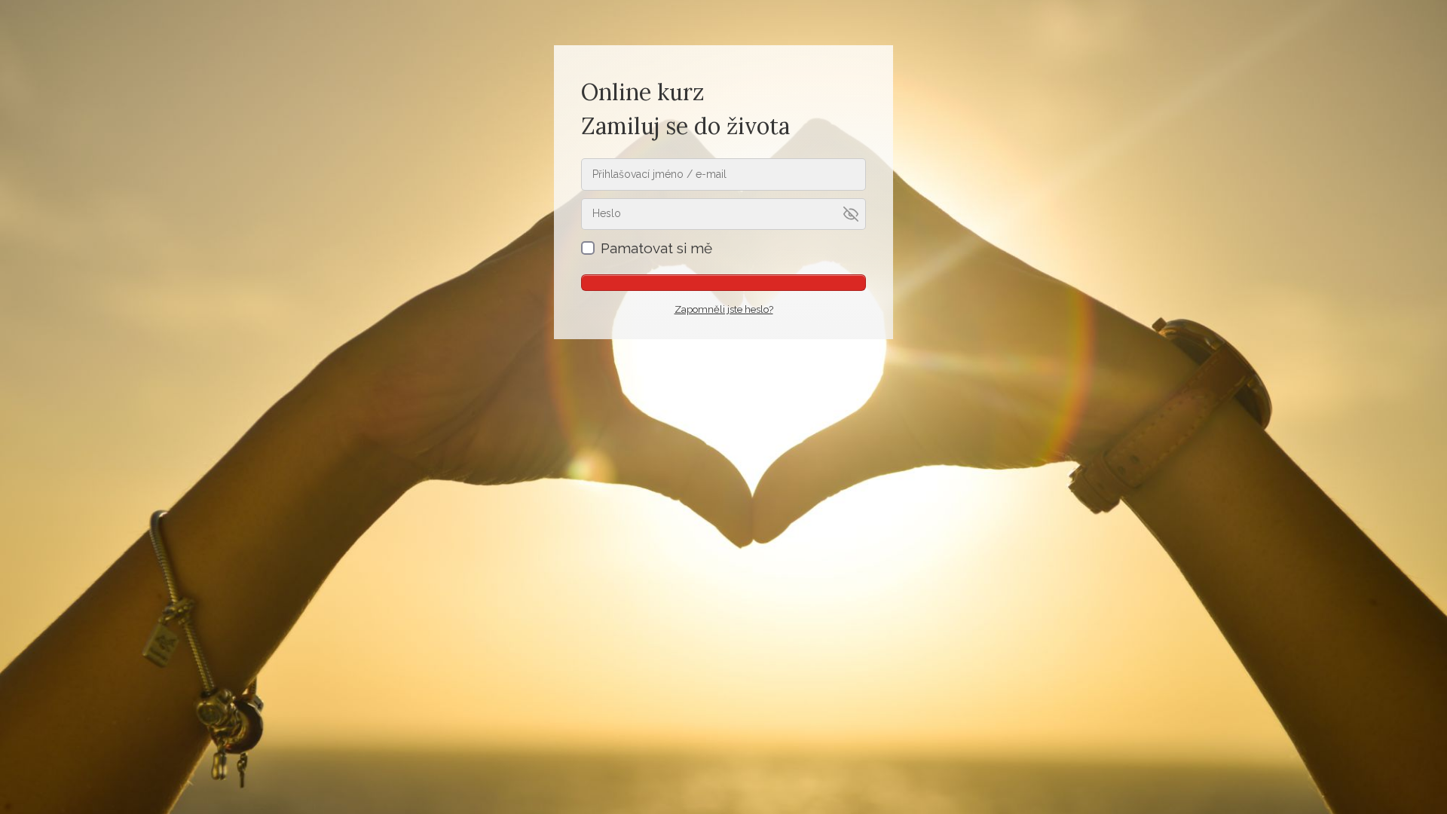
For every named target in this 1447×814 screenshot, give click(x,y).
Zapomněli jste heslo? (724, 309)
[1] (723, 282)
